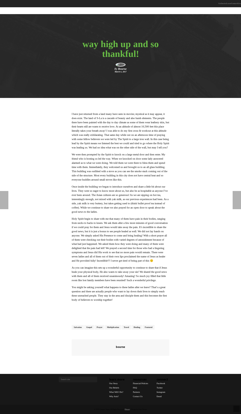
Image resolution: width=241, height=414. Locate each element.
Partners (136, 392)
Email (159, 396)
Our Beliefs (114, 388)
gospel (89, 327)
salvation (78, 327)
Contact (234, 3)
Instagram (161, 392)
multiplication (113, 327)
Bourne (122, 68)
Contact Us (138, 396)
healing (137, 327)
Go (219, 3)
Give (239, 3)
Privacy (127, 409)
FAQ (135, 388)
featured (148, 327)
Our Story (113, 383)
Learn (228, 3)
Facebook (161, 383)
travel (126, 327)
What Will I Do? (116, 392)
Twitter (160, 388)
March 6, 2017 (120, 72)
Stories (223, 3)
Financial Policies (140, 383)
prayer (99, 327)
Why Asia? (114, 396)
